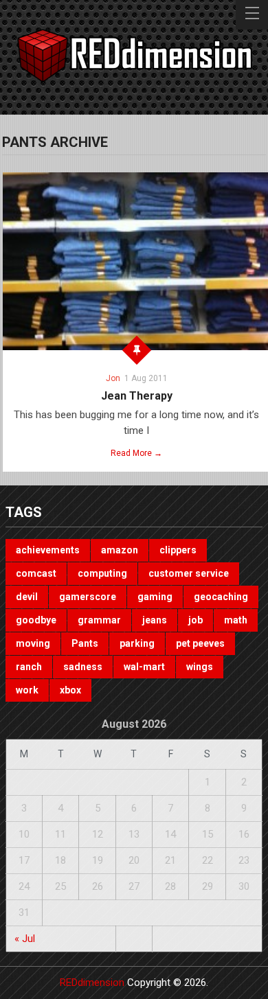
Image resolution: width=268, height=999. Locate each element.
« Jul (24, 938)
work (27, 690)
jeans (154, 620)
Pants (84, 643)
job (195, 620)
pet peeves (200, 643)
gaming (154, 596)
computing (102, 573)
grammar (99, 620)
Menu (252, 15)
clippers (178, 549)
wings (199, 666)
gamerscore (87, 596)
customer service (188, 573)
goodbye (36, 620)
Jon (113, 378)
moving (33, 643)
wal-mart (144, 666)
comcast (36, 573)
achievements (48, 549)
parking (137, 643)
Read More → (136, 453)
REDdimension (92, 982)
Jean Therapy (136, 395)
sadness (82, 666)
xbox (70, 690)
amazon (119, 549)
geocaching (221, 596)
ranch (29, 666)
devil (27, 596)
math (235, 620)
